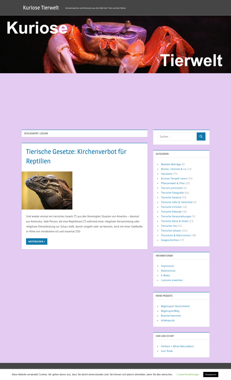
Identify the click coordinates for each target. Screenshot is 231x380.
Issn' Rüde (167, 351)
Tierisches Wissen (171, 230)
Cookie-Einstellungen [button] (188, 374)
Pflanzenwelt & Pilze (173, 183)
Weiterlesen (35, 241)
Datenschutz (168, 270)
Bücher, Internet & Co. (174, 169)
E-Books (165, 275)
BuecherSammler (171, 315)
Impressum (167, 266)
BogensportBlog (170, 311)
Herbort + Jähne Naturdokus (177, 346)
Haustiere (166, 173)
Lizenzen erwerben (172, 280)
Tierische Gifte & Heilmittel (177, 202)
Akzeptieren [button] (210, 374)
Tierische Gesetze (171, 197)
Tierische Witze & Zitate (174, 221)
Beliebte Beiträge (171, 164)
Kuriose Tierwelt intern (174, 178)
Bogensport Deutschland (175, 306)
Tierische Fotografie (172, 192)
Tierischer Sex (169, 225)
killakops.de (168, 320)
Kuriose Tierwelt (41, 7)
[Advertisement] (115, 98)
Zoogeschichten (170, 240)
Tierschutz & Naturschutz (176, 235)
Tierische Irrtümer (171, 207)
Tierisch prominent (172, 188)
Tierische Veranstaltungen (176, 216)
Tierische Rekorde (171, 211)
